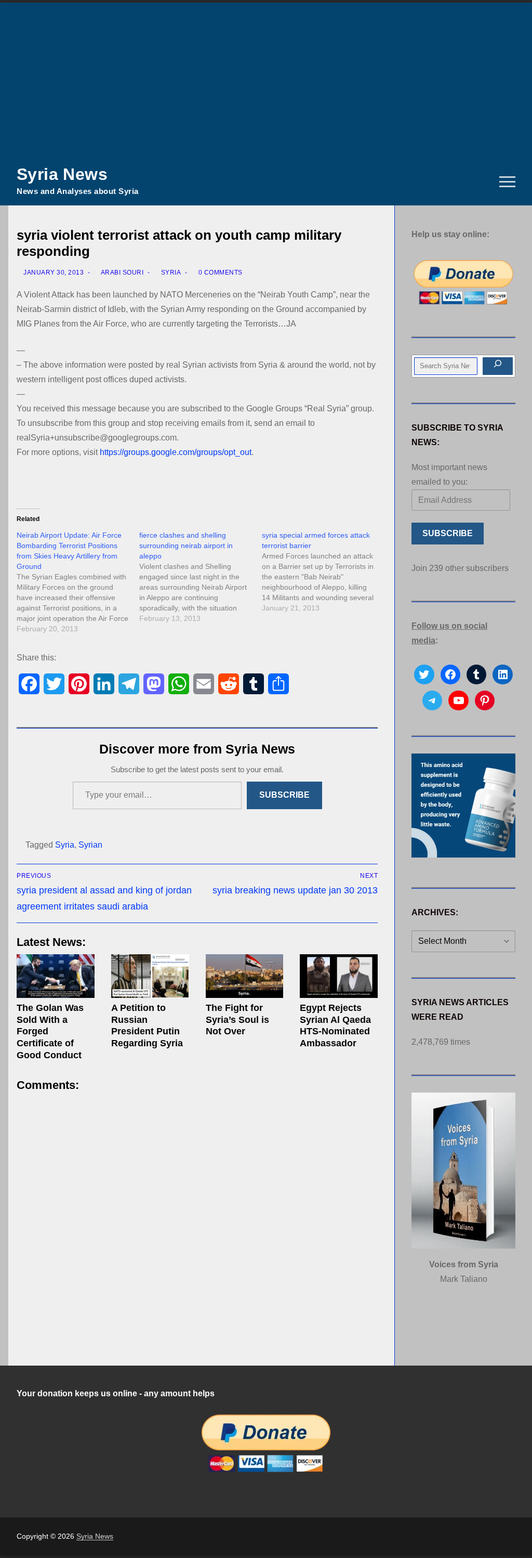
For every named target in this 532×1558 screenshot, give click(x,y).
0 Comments (219, 272)
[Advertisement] (266, 80)
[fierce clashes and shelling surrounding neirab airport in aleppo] (200, 577)
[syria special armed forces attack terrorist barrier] (323, 571)
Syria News (62, 174)
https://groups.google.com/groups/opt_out (175, 452)
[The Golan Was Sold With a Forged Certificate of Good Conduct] (56, 976)
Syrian (90, 844)
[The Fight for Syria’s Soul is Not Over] (245, 976)
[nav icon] (507, 182)
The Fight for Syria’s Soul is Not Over (237, 1020)
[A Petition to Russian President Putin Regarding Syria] (150, 976)
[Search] (498, 366)
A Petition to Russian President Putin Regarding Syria (147, 1026)
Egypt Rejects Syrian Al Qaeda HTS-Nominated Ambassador (335, 1026)
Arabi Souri (121, 272)
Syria (170, 272)
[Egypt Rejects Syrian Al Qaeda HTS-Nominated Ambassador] (339, 976)
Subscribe (284, 794)
